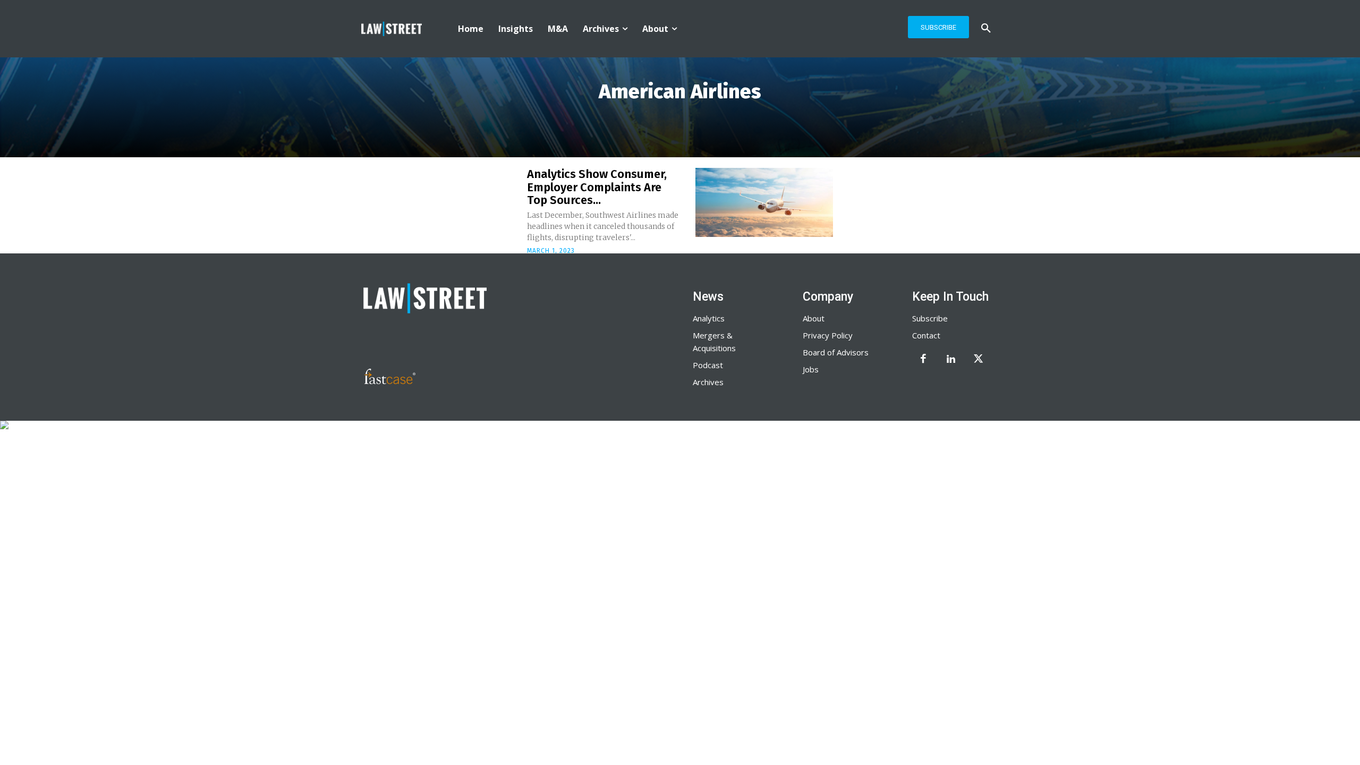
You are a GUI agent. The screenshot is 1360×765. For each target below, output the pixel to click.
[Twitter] (978, 359)
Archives (708, 382)
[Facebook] (923, 359)
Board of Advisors (836, 352)
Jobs (811, 369)
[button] (986, 28)
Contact (926, 335)
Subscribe (930, 318)
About (813, 318)
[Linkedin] (951, 359)
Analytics (709, 318)
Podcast (708, 365)
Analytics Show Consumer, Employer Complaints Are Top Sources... (597, 187)
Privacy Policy (828, 335)
